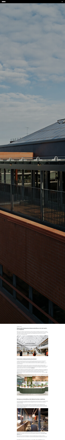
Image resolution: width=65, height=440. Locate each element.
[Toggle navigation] (62, 1)
